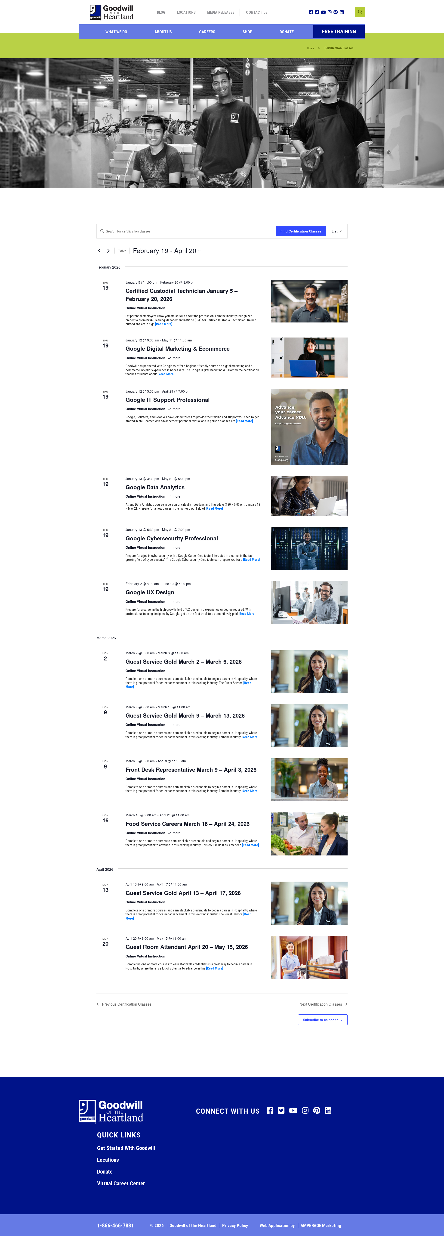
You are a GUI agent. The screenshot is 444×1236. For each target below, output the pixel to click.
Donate (287, 31)
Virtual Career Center (121, 1183)
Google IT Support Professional (168, 399)
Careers (207, 31)
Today (122, 250)
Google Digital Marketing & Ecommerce (178, 348)
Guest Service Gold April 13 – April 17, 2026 (183, 893)
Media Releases (220, 12)
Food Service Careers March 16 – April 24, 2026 (188, 823)
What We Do (116, 31)
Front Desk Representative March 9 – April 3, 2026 (191, 769)
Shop (247, 31)
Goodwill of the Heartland (193, 1225)
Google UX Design (150, 592)
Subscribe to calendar (320, 1019)
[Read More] (163, 324)
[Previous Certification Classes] (99, 250)
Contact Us (257, 12)
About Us (163, 31)
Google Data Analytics (155, 487)
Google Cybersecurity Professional (172, 538)
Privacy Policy (235, 1225)
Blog (161, 12)
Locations (186, 12)
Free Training (339, 31)
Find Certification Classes (301, 231)
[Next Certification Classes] (108, 250)
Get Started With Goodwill (126, 1148)
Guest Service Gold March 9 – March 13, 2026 (185, 715)
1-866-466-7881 (115, 1225)
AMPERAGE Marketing (321, 1225)
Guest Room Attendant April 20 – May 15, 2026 (187, 947)
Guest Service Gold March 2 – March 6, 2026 (184, 661)
